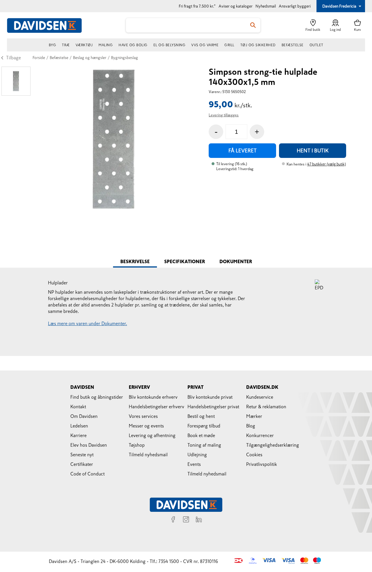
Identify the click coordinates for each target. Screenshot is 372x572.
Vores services (143, 416)
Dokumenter (235, 261)
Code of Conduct (87, 473)
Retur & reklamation (266, 406)
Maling (106, 45)
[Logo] (47, 25)
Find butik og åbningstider (96, 397)
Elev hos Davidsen (88, 445)
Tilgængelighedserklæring (272, 445)
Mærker (254, 416)
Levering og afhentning (152, 435)
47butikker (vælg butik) (326, 164)
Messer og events (146, 425)
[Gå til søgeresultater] (253, 25)
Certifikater (81, 464)
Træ (66, 45)
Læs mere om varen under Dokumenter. (87, 323)
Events (194, 464)
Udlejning (197, 454)
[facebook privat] (173, 520)
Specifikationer (184, 261)
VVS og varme (205, 45)
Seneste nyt (82, 454)
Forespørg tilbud (203, 425)
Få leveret (242, 150)
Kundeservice (259, 397)
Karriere (78, 435)
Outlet (316, 45)
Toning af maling (204, 445)
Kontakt (78, 406)
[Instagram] (186, 520)
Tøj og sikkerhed (258, 45)
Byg (52, 45)
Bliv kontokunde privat (210, 397)
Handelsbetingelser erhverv (156, 406)
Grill (229, 45)
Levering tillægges (224, 115)
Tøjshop (137, 445)
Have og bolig (133, 45)
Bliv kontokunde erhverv (153, 397)
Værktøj (84, 45)
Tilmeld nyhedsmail (148, 454)
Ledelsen (79, 425)
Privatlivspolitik (261, 464)
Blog (250, 425)
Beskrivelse (135, 261)
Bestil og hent (201, 416)
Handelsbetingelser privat (213, 406)
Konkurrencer (260, 435)
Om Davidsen (84, 416)
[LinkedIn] (199, 520)
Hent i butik (313, 150)
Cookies (254, 454)
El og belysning (169, 45)
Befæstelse (293, 45)
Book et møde (201, 435)
